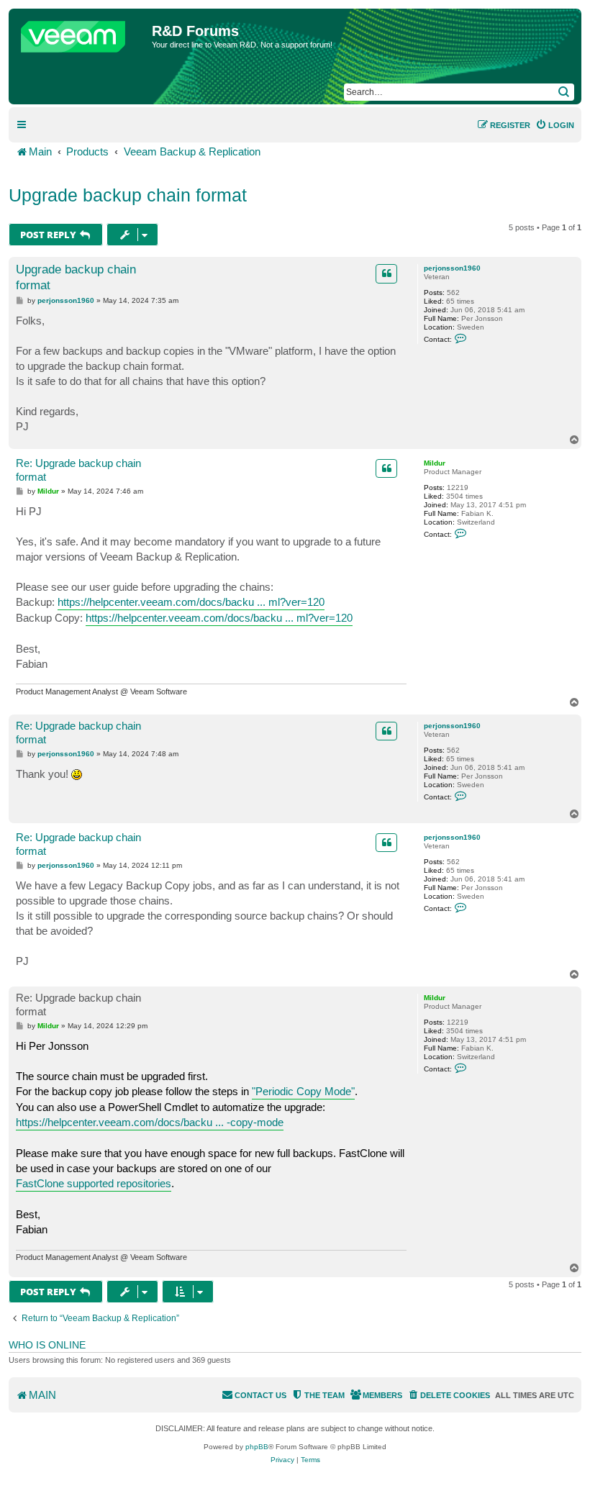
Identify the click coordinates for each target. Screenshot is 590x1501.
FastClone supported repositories (93, 1183)
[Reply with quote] (386, 273)
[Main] (82, 33)
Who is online (47, 1345)
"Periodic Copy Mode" (303, 1091)
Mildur (434, 463)
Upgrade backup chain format (128, 195)
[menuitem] (554, 125)
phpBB (256, 1447)
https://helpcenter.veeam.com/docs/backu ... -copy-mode (149, 1122)
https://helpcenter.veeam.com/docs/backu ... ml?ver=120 (191, 602)
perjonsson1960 (452, 268)
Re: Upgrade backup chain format (78, 470)
